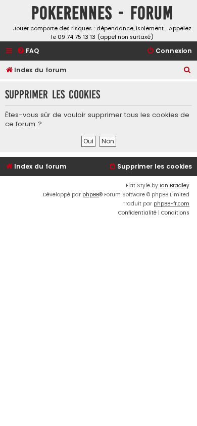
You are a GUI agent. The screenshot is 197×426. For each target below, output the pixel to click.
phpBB (90, 194)
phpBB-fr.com (171, 203)
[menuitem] (28, 51)
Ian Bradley (174, 185)
